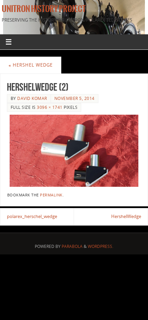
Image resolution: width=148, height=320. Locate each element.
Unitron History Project (44, 9)
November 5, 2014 (74, 98)
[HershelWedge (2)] (74, 151)
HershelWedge (126, 216)
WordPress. (100, 246)
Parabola (72, 246)
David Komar (32, 98)
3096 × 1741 (50, 107)
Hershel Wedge (31, 65)
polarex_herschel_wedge (32, 216)
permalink (51, 195)
